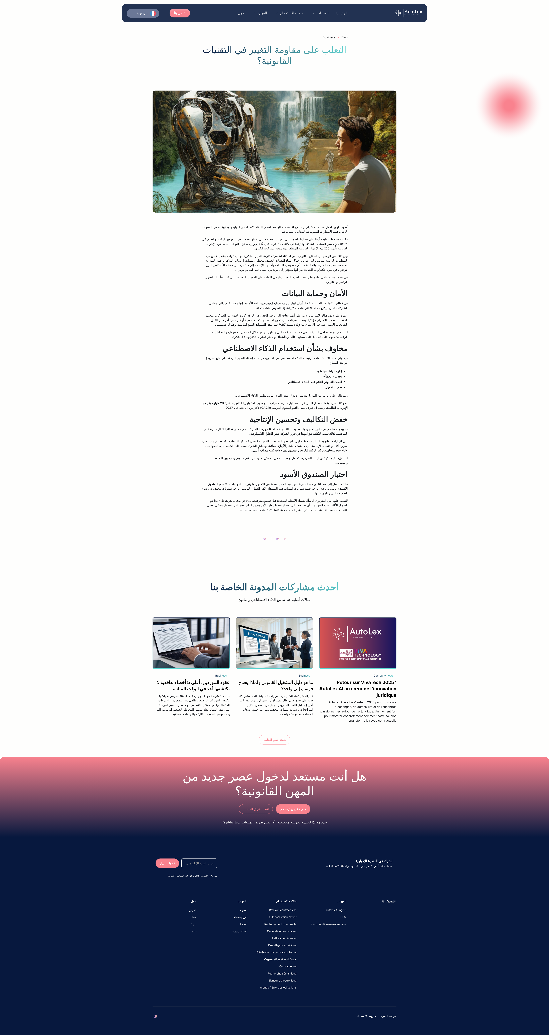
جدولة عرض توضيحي (293, 809)
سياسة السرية (388, 1016)
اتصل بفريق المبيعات (256, 809)
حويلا (193, 924)
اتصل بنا (180, 13)
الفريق (192, 910)
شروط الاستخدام (366, 1016)
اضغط (243, 924)
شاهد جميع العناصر (274, 739)
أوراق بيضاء (240, 917)
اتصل (193, 917)
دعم (194, 931)
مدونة (243, 910)
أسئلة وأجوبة (239, 931)
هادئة (345, 450)
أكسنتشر (221, 324)
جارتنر (253, 244)
